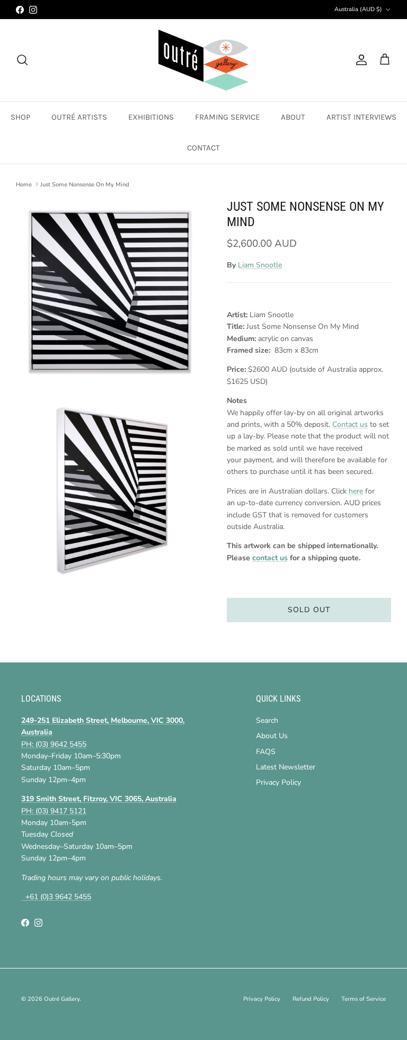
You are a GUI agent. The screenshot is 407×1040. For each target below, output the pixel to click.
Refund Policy (311, 999)
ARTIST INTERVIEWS (361, 117)
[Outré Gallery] (203, 60)
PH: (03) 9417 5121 (53, 811)
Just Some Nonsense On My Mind (84, 184)
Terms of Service (363, 999)
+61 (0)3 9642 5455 (56, 897)
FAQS (266, 752)
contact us (270, 558)
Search (267, 720)
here (356, 491)
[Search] (22, 59)
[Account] (359, 59)
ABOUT (293, 117)
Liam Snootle (260, 265)
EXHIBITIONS (151, 117)
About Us (272, 736)
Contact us (350, 424)
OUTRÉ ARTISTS (79, 117)
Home (24, 184)
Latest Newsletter (285, 767)
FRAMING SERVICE (227, 117)
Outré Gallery (61, 999)
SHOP (20, 117)
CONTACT (203, 148)
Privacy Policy (278, 782)
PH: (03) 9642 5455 (53, 744)
